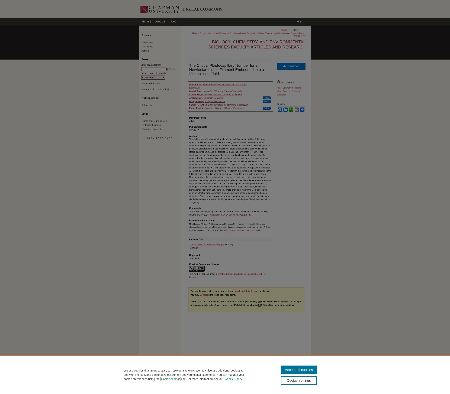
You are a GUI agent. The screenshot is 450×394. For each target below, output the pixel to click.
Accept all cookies (299, 370)
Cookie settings (170, 378)
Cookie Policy (233, 378)
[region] (225, 374)
